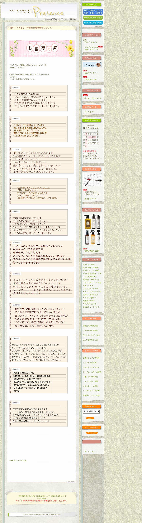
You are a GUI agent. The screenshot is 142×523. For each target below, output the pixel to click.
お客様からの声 (89, 80)
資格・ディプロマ (90, 50)
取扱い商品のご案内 (91, 251)
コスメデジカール (89, 304)
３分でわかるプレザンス (92, 98)
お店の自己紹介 (89, 264)
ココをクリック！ (90, 199)
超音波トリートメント (91, 307)
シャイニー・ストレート (92, 283)
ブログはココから (91, 47)
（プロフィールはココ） (90, 42)
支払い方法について (43, 496)
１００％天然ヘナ (89, 298)
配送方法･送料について (58, 496)
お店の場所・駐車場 (90, 268)
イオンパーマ (88, 286)
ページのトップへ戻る (17, 461)
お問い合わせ (42, 498)
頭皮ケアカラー (89, 301)
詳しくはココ (89, 112)
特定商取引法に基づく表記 (27, 496)
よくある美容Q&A (90, 277)
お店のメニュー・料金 (91, 270)
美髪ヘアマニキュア (90, 295)
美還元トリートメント (91, 280)
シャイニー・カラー (90, 289)
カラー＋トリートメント (92, 292)
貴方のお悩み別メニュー (92, 273)
